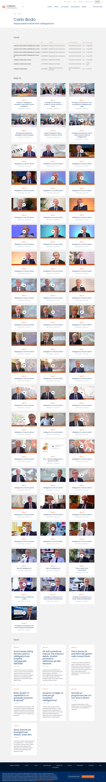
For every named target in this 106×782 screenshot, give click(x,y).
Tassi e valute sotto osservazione (81, 569)
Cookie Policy (50, 780)
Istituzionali (65, 7)
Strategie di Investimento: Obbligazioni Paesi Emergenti (24, 134)
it (22, 7)
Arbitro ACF (59, 765)
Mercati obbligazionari (24, 568)
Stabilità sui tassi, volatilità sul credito (24, 598)
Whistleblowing (47, 765)
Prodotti (53, 131)
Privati (56, 7)
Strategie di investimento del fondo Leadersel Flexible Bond (53, 598)
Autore (19, 13)
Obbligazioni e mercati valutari (24, 164)
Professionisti (75, 7)
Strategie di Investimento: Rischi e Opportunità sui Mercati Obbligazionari (82, 135)
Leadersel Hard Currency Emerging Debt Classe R (27, 45)
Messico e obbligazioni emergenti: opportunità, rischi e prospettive (24, 104)
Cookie (36, 765)
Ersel (15, 13)
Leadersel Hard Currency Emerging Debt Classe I (27, 49)
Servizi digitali (67, 1)
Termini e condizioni (15, 765)
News (74, 1)
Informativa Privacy (41, 780)
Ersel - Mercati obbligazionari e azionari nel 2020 (53, 460)
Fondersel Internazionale (21, 68)
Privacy (27, 765)
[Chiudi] (103, 776)
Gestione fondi (97, 7)
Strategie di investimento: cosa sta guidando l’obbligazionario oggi (82, 104)
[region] (53, 776)
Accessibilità (55, 767)
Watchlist (89, 1)
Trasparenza (80, 765)
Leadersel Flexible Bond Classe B (22, 64)
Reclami (69, 765)
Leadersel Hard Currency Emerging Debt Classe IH (27, 52)
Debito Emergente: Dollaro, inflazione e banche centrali (53, 134)
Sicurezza (91, 765)
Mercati (24, 100)
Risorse (84, 7)
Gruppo (49, 7)
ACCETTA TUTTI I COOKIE (88, 776)
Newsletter (81, 1)
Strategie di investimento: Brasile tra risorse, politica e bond (53, 104)
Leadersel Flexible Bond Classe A (22, 59)
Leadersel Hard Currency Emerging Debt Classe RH (26, 56)
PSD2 (100, 765)
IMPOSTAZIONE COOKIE (74, 776)
